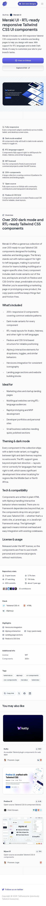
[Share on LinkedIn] (30, 693)
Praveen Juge (13, 760)
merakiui (24, 680)
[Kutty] (23, 738)
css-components (10, 680)
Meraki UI (17, 15)
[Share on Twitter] (19, 693)
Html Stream (13, 810)
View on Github (24, 61)
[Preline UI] (23, 789)
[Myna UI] (23, 840)
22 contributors (25, 589)
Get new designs (29, 4)
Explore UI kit (21, 68)
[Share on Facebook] (24, 693)
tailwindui (35, 680)
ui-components (32, 675)
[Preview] (41, 717)
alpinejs (19, 675)
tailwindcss (8, 675)
